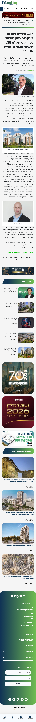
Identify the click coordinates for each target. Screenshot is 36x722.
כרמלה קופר (30, 70)
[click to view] (18, 15)
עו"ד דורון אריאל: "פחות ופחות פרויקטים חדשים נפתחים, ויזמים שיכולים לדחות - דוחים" (10, 290)
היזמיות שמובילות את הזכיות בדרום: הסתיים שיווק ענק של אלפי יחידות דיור (10, 335)
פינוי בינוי (29, 634)
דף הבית (28, 20)
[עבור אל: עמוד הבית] (9, 3)
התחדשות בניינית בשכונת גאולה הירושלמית (19, 546)
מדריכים (29, 646)
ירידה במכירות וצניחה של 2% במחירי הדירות (10, 319)
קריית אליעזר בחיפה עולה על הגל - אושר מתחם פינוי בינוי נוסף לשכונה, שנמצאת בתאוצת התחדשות (11, 305)
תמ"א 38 (29, 652)
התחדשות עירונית (18, 20)
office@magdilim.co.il (25, 609)
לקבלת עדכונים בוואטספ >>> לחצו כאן (21, 252)
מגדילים (29, 657)
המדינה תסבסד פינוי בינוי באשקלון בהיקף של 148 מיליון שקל (10, 350)
